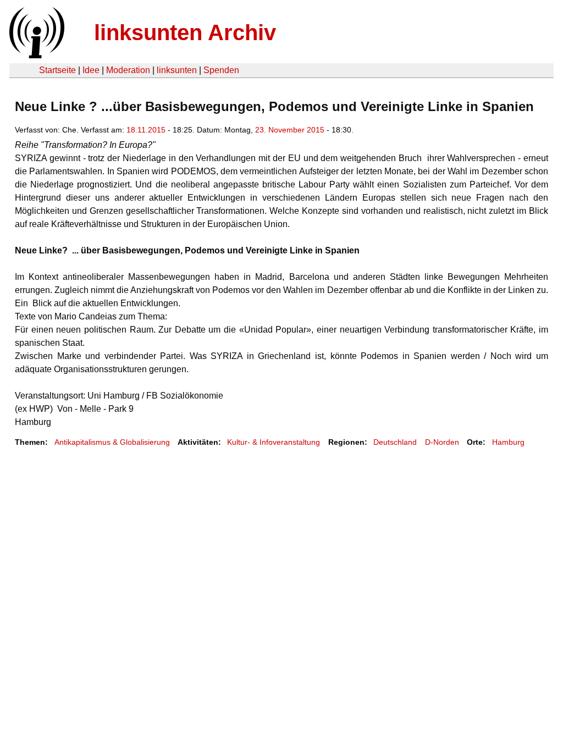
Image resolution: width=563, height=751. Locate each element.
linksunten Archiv (185, 32)
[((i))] (36, 55)
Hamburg (508, 442)
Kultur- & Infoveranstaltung (273, 442)
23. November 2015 (289, 129)
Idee (91, 70)
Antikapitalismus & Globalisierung (112, 442)
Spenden (221, 70)
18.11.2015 (145, 129)
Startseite (57, 70)
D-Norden (442, 442)
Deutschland (395, 442)
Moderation (128, 70)
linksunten (177, 70)
